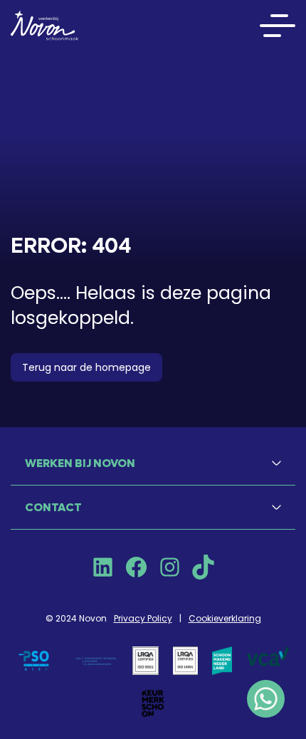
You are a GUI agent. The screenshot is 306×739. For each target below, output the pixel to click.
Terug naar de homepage (86, 367)
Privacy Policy (143, 618)
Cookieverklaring (225, 618)
